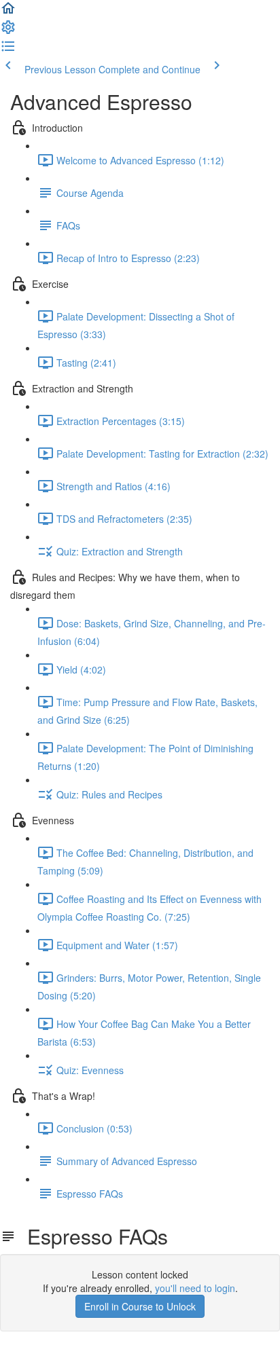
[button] (8, 12)
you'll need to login (195, 1288)
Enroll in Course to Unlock (140, 1306)
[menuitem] (8, 31)
